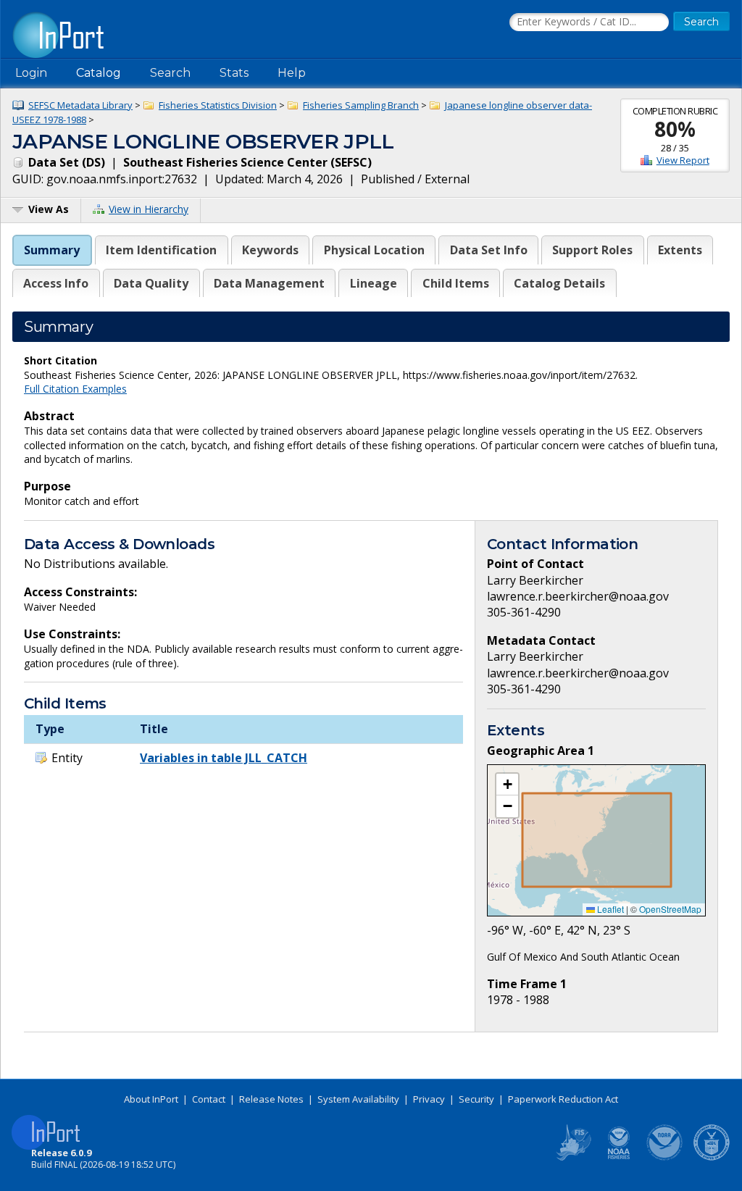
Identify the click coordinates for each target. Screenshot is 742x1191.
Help (292, 73)
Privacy (429, 1099)
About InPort (151, 1099)
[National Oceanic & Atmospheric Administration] (665, 1158)
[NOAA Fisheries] (619, 1158)
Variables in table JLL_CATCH (223, 758)
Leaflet (609, 909)
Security (476, 1099)
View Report (682, 160)
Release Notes (271, 1099)
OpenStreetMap (670, 909)
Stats (234, 73)
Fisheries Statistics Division (218, 105)
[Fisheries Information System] (572, 1158)
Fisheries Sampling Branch (361, 105)
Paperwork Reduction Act (563, 1099)
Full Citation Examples (75, 389)
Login (31, 73)
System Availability (358, 1099)
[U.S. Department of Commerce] (711, 1158)
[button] (507, 784)
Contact (208, 1099)
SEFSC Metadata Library (80, 105)
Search (170, 73)
